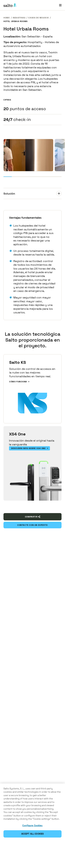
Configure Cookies (32, 825)
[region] (32, 812)
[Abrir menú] (60, 5)
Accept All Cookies (32, 833)
